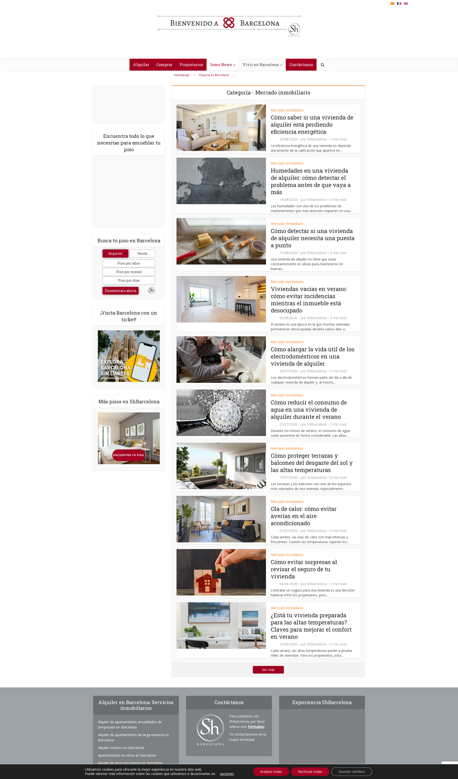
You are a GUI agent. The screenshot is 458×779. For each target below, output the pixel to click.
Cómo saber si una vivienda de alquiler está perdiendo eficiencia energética (312, 124)
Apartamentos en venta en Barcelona (127, 755)
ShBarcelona (317, 139)
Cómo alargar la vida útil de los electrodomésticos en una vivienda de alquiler (312, 356)
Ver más (268, 669)
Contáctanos (301, 64)
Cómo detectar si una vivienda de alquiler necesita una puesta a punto (312, 238)
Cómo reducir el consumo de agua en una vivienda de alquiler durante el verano (309, 410)
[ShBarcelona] (229, 23)
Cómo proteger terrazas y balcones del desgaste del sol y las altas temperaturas (312, 463)
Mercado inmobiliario (287, 110)
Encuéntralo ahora (120, 290)
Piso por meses (129, 272)
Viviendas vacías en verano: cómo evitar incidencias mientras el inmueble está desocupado (309, 299)
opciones (227, 774)
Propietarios (191, 64)
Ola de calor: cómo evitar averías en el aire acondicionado (304, 516)
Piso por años (129, 263)
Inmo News (221, 64)
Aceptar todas (271, 771)
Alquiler (115, 253)
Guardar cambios (351, 771)
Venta (142, 253)
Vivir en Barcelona (261, 64)
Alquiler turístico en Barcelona (121, 747)
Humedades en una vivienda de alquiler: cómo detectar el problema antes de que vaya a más (311, 181)
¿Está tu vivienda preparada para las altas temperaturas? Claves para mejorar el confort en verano (311, 625)
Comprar (164, 64)
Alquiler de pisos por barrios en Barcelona (130, 763)
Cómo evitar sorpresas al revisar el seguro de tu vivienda (304, 569)
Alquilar (141, 64)
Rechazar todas (310, 771)
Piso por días (129, 280)
